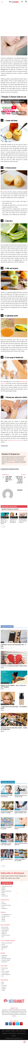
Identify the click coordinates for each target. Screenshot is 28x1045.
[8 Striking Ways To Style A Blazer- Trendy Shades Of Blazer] (7, 837)
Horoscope (17, 793)
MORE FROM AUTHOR (10, 509)
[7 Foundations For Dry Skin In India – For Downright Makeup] (14, 515)
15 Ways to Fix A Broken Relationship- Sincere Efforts (14, 666)
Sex (2, 949)
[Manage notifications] (24, 1042)
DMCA (24, 1030)
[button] (22, 1)
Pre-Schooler (4, 985)
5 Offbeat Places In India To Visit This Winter (20, 860)
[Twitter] (17, 1023)
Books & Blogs (5, 968)
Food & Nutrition (5, 928)
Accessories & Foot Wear (7, 886)
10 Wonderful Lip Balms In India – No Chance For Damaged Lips (23, 521)
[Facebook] (6, 1023)
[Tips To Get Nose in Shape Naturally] (21, 821)
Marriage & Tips (4, 809)
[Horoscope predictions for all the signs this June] (21, 789)
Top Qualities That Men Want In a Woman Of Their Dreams (7, 812)
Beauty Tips (11, 469)
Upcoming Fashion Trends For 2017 (6, 860)
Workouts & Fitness (6, 935)
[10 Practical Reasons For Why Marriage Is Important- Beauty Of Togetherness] (21, 805)
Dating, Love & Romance (7, 943)
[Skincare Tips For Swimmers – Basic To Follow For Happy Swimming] (5, 515)
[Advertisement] (14, 19)
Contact (14, 1035)
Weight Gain (4, 932)
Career (3, 969)
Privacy (17, 1030)
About (3, 1030)
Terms (21, 1030)
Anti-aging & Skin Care (4, 517)
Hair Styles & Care (5, 916)
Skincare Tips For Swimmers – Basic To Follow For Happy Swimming (13, 686)
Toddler (3, 990)
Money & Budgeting (6, 974)
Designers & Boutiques (6, 891)
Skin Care (16, 469)
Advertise (13, 1030)
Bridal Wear (3, 725)
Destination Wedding (6, 958)
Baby (3, 982)
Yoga (3, 936)
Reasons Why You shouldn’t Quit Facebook (6, 828)
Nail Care (3, 921)
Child (3, 983)
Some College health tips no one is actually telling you (19, 480)
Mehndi (3, 919)
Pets (3, 976)
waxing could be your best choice (16, 440)
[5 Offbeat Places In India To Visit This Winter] (21, 853)
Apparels (3, 888)
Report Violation (12, 1033)
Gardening (4, 903)
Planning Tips (17, 809)
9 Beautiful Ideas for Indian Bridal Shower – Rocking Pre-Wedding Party (14, 728)
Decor (3, 902)
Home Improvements (6, 905)
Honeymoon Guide (6, 960)
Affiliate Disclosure (21, 1033)
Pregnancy (4, 987)
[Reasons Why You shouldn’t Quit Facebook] (7, 821)
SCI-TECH (2, 825)
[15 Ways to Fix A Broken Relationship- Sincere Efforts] (14, 657)
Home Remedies (5, 930)
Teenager (4, 988)
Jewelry (3, 892)
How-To (2, 642)
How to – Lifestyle (5, 971)
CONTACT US (12, 461)
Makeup (3, 917)
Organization (4, 908)
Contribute (7, 1030)
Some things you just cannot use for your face (7, 796)
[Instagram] (10, 1023)
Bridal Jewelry (4, 955)
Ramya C (2, 648)
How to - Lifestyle (18, 841)
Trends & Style (3, 841)
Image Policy (5, 1033)
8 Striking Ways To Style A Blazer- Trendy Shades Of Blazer (6, 845)
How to (3, 906)
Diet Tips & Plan (5, 927)
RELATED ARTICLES (9, 507)
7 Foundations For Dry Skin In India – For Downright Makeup (13, 521)
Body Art (3, 889)
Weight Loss (4, 933)
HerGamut (20, 490)
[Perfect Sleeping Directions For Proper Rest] (21, 837)
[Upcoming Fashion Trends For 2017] (7, 853)
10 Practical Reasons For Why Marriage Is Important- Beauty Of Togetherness (21, 813)
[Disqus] (14, 547)
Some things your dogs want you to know (8, 479)
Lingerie (3, 894)
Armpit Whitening (4, 469)
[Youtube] (21, 1023)
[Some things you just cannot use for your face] (7, 789)
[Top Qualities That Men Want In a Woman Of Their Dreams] (7, 805)
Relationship (3, 663)
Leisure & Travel (18, 857)
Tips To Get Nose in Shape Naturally (20, 828)
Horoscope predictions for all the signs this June (21, 796)
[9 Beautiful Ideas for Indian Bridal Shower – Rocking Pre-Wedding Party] (14, 719)
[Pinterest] (14, 1023)
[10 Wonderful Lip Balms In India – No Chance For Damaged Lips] (23, 515)
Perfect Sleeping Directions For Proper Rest (21, 844)
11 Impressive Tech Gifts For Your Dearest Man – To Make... (13, 645)
